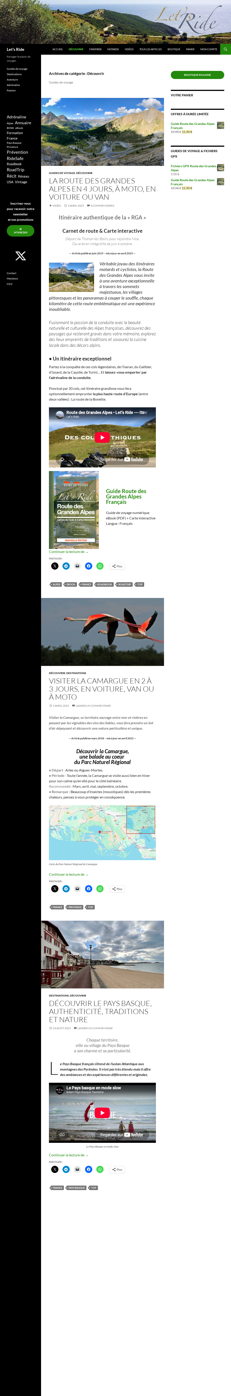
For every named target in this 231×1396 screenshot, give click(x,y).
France (86, 584)
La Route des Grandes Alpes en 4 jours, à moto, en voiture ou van (102, 188)
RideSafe (15, 158)
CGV (9, 284)
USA (10, 182)
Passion (11, 90)
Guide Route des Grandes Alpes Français (126, 496)
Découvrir (76, 49)
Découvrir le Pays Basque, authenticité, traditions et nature (100, 1011)
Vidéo (57, 205)
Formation (15, 133)
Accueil (58, 49)
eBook (71, 584)
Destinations (76, 673)
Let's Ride (15, 49)
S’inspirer (95, 49)
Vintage (21, 182)
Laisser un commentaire (93, 705)
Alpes (56, 584)
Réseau (23, 176)
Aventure (12, 79)
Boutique (174, 49)
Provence (75, 907)
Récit (11, 176)
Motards (113, 49)
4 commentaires (102, 205)
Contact (11, 273)
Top (140, 584)
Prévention (17, 152)
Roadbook (104, 584)
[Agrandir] (150, 811)
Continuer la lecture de (69, 551)
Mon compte (208, 49)
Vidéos (129, 49)
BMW (10, 128)
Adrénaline (13, 85)
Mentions (12, 278)
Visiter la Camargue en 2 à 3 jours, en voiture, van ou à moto (101, 688)
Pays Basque (77, 1187)
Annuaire (23, 122)
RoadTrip (124, 584)
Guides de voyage (62, 173)
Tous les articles (150, 49)
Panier (190, 49)
